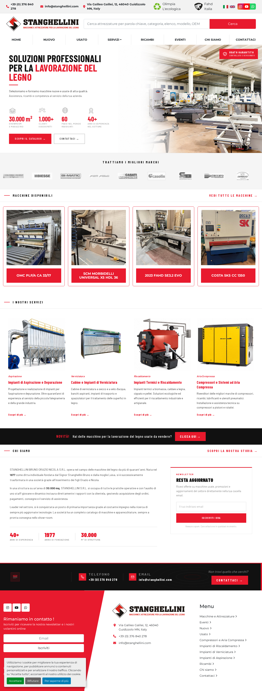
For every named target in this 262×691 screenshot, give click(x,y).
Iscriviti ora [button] (211, 517)
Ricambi (147, 40)
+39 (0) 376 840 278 (22, 6)
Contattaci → (69, 138)
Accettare (15, 680)
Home (16, 40)
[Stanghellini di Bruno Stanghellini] (148, 610)
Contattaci (246, 40)
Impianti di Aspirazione (216, 658)
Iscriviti (43, 648)
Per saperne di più (57, 680)
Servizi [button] (113, 40)
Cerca (232, 24)
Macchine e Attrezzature (217, 616)
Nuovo (49, 40)
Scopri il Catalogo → (30, 138)
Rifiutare (33, 680)
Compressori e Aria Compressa (222, 640)
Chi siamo (213, 40)
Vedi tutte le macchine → (233, 195)
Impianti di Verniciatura (216, 652)
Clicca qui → (190, 436)
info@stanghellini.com (62, 6)
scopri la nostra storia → (232, 451)
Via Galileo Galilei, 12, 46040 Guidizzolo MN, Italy (116, 6)
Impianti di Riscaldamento (218, 646)
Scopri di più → (17, 414)
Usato (82, 40)
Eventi (180, 40)
